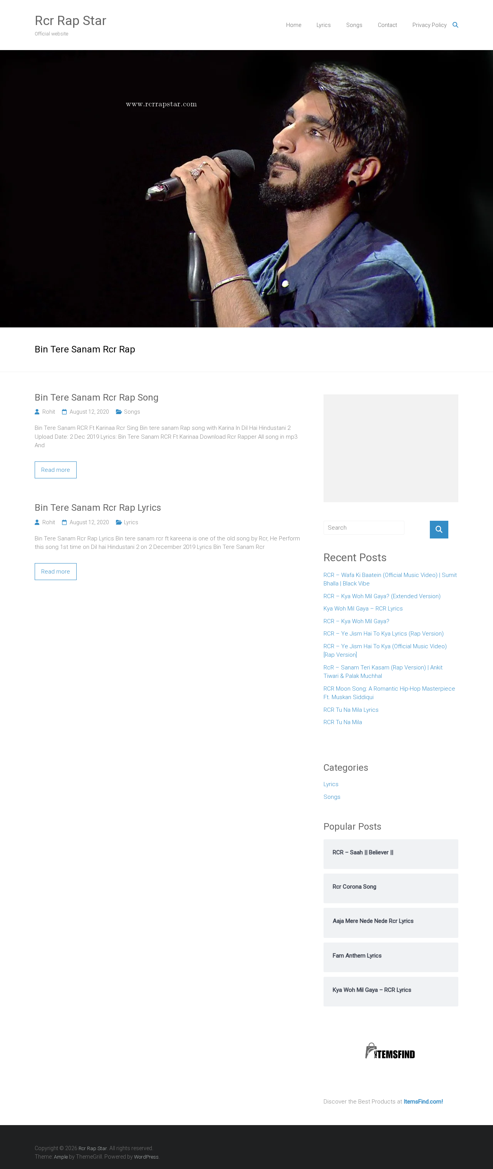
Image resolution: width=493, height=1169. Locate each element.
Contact (387, 25)
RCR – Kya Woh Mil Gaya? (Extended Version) (382, 596)
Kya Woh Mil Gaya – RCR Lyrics (363, 608)
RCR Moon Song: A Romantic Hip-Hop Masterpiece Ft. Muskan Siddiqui (389, 693)
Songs (354, 25)
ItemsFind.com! (423, 1101)
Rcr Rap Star (70, 20)
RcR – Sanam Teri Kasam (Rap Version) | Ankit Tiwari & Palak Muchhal (383, 672)
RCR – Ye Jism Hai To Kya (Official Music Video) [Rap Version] (385, 651)
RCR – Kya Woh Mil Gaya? (356, 621)
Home (293, 25)
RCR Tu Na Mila (343, 722)
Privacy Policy (430, 25)
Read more (55, 469)
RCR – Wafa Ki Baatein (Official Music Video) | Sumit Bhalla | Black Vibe (390, 579)
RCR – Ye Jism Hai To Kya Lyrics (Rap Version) (384, 633)
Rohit (48, 412)
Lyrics (324, 25)
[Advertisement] (391, 448)
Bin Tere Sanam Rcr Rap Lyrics (98, 507)
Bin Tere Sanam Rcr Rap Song (97, 397)
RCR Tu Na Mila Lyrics (351, 709)
